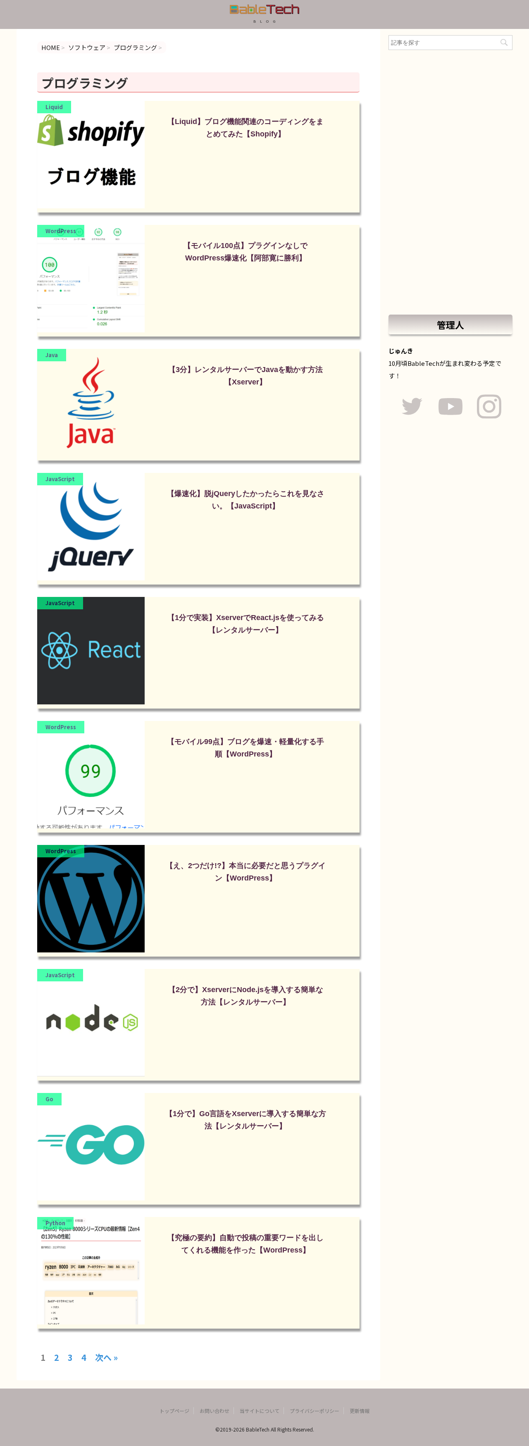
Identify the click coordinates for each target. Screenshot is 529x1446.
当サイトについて (259, 1410)
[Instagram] (489, 407)
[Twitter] (412, 407)
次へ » (106, 1354)
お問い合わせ (214, 1410)
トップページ (174, 1410)
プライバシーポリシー (314, 1410)
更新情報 (359, 1410)
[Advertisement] (450, 182)
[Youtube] (450, 407)
